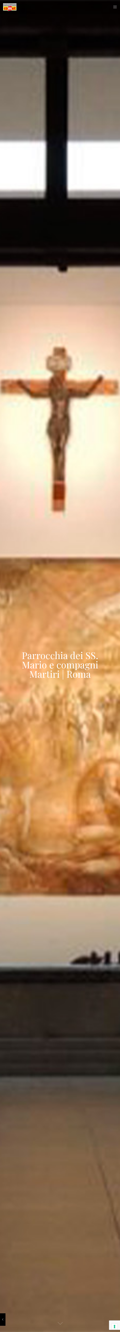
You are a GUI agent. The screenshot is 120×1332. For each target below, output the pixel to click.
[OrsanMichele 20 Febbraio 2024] (2, 1319)
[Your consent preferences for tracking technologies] (115, 1327)
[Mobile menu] (115, 7)
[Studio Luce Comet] (9, 7)
